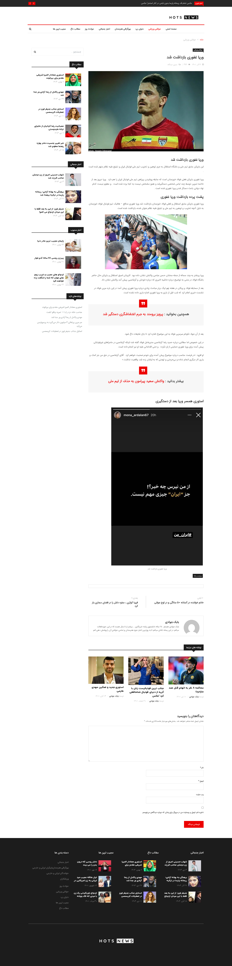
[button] (33, 3)
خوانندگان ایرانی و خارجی (57, 873)
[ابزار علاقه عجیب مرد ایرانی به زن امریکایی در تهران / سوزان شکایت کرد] (104, 882)
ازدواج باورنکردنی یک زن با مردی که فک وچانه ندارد (85, 896)
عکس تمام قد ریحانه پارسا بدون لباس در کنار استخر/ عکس (166, 3)
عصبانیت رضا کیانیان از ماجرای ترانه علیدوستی (49, 128)
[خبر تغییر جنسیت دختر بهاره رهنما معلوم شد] (72, 149)
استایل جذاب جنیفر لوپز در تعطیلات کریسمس (51, 111)
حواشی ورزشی (154, 29)
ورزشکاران (64, 879)
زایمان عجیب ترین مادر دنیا (50, 241)
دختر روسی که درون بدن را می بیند (87, 863)
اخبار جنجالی (104, 29)
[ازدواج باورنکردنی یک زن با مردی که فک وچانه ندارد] (104, 898)
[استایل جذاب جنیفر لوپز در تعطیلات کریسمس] (72, 115)
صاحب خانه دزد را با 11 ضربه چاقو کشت (64, 312)
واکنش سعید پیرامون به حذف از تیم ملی (136, 381)
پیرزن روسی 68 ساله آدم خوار (49, 258)
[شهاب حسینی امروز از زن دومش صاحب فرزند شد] (72, 180)
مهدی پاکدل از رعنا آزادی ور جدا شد (66, 317)
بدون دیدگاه (172, 64)
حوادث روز (89, 29)
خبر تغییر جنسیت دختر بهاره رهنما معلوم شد (50, 145)
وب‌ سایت (200, 794)
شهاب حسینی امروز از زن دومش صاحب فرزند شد (48, 176)
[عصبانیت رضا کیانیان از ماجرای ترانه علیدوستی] (72, 132)
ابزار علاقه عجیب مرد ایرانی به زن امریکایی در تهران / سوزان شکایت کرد (85, 882)
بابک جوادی (172, 622)
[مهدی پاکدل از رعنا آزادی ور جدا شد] (72, 97)
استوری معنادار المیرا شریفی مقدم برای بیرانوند (50, 76)
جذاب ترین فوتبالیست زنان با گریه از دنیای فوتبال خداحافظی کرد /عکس (146, 692)
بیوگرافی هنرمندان (123, 29)
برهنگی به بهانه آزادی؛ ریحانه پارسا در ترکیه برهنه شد (49, 193)
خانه (202, 39)
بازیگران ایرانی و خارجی (42, 867)
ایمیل (201, 781)
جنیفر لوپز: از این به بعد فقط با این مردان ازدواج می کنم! (49, 210)
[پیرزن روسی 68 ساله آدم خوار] (72, 263)
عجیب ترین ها (59, 29)
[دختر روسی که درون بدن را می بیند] (104, 866)
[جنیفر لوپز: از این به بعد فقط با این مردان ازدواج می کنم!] (72, 214)
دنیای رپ (139, 29)
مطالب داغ (75, 29)
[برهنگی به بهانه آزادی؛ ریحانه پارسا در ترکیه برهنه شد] (72, 197)
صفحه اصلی (171, 29)
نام (202, 767)
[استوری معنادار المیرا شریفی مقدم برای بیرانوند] (72, 80)
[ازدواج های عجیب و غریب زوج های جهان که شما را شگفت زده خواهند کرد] (72, 280)
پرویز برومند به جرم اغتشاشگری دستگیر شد (133, 314)
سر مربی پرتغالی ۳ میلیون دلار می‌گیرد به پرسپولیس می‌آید (59, 324)
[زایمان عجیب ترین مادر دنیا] (72, 246)
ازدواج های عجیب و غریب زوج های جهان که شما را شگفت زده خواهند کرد (49, 278)
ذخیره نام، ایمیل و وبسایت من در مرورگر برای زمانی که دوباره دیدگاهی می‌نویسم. (173, 812)
